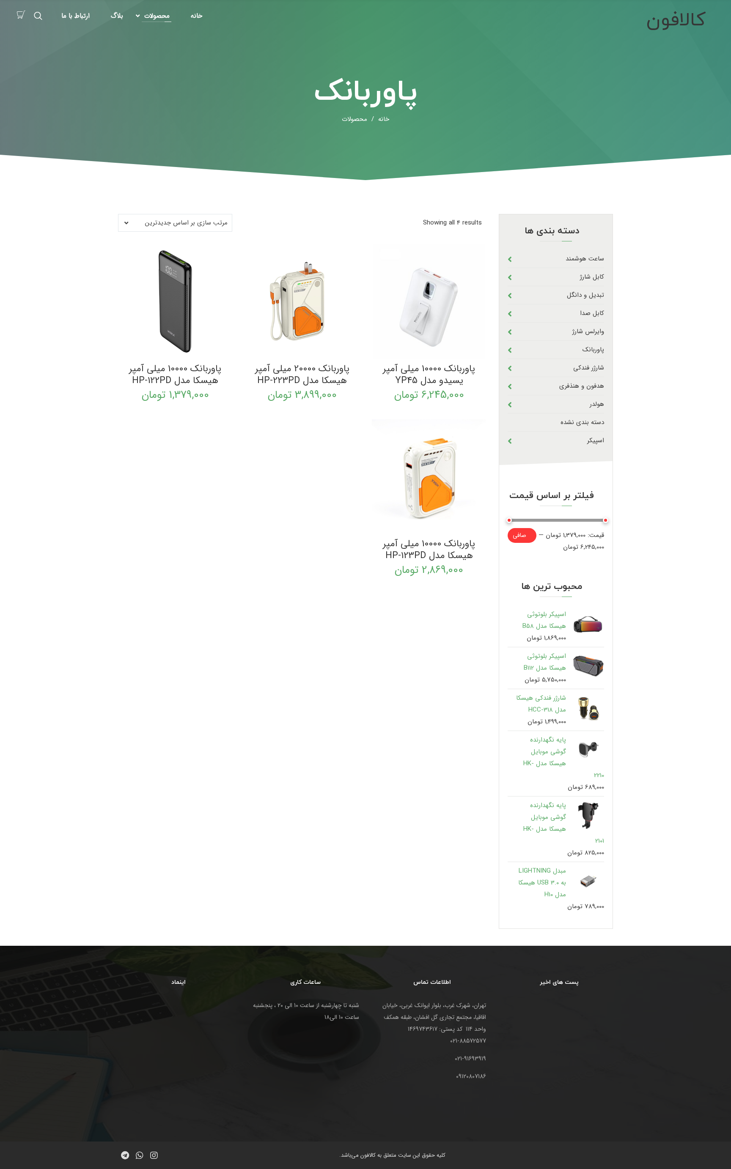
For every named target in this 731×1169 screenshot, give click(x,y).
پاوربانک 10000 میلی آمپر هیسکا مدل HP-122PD (175, 374)
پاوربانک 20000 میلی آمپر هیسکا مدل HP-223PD (302, 374)
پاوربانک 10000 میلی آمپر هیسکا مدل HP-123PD (429, 550)
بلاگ (117, 16)
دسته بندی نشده (582, 422)
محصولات (157, 16)
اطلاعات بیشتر (301, 351)
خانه (197, 16)
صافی (519, 535)
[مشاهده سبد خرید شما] (21, 15)
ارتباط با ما (75, 16)
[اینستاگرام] (154, 1155)
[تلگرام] (125, 1155)
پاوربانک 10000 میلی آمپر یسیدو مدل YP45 (429, 374)
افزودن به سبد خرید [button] (432, 351)
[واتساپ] (139, 1155)
